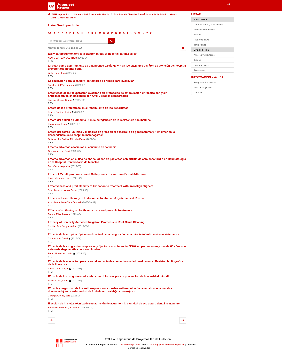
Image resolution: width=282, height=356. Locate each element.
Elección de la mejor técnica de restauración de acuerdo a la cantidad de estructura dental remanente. (114, 303)
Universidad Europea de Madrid (92, 14)
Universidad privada (129, 344)
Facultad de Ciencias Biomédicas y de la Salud (140, 14)
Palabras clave (201, 39)
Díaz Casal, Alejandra (59, 166)
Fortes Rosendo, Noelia (60, 253)
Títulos (197, 34)
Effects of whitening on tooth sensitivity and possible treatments (90, 210)
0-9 (49, 33)
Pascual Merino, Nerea (60, 100)
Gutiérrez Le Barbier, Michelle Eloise (67, 139)
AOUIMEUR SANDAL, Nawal (63, 58)
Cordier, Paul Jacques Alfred (62, 226)
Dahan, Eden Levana (59, 214)
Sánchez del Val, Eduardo (61, 85)
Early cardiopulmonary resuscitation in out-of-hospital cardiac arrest (92, 53)
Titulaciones (200, 44)
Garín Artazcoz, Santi (59, 151)
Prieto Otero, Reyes (58, 268)
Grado (173, 14)
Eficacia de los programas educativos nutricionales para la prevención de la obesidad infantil (108, 276)
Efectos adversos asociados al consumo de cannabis (82, 147)
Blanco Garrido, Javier (59, 112)
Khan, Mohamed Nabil (59, 178)
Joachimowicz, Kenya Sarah (62, 190)
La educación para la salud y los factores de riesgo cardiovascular (91, 80)
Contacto (198, 92)
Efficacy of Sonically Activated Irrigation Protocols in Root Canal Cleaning (96, 222)
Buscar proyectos (203, 87)
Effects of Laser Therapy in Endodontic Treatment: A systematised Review (96, 198)
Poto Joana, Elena (57, 124)
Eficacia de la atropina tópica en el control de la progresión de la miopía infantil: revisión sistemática (113, 234)
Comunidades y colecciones (208, 24)
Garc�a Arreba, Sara (59, 295)
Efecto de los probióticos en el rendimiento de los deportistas (88, 107)
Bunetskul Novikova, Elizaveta (63, 307)
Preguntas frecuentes (205, 82)
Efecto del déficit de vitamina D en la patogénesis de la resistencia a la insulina (99, 120)
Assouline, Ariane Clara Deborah (65, 202)
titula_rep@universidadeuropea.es (166, 344)
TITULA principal (61, 14)
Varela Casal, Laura (58, 280)
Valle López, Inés (57, 73)
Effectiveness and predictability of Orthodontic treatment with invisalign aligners (100, 186)
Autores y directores (204, 29)
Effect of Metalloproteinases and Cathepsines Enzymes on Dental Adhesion (97, 174)
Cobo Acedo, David (58, 238)
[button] (229, 4)
